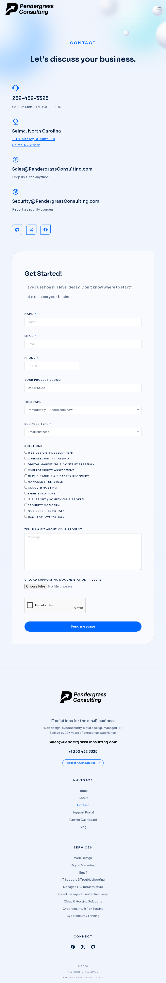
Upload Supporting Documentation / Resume (63, 579)
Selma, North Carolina (36, 131)
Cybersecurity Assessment (51, 470)
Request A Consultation (81, 762)
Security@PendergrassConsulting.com (55, 201)
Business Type (36, 423)
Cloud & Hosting (42, 487)
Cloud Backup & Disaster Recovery (58, 476)
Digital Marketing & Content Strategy (61, 464)
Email (29, 335)
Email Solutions (42, 493)
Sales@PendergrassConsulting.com (52, 169)
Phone (30, 357)
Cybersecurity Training (48, 458)
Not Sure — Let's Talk (46, 510)
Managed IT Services (45, 481)
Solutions (33, 445)
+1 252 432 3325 (83, 751)
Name (29, 313)
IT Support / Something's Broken (56, 499)
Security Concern (44, 505)
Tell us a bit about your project (53, 529)
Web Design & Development (51, 452)
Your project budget (43, 379)
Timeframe (32, 401)
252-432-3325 (30, 98)
